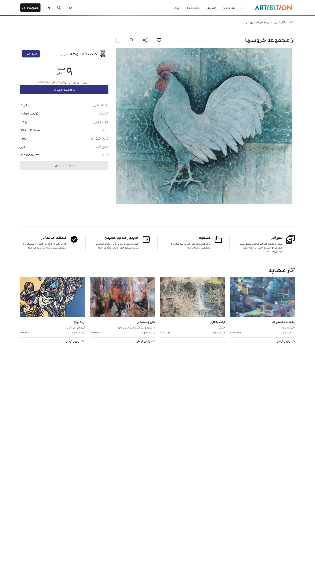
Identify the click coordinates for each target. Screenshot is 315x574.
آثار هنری (279, 22)
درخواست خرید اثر (64, 89)
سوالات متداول (64, 165)
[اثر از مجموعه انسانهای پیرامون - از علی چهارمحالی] (122, 297)
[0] (70, 8)
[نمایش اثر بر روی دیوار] (118, 40)
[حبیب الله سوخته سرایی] (103, 54)
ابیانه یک (288, 327)
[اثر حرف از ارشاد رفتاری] (192, 297)
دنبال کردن (30, 53)
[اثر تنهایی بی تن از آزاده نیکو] (52, 297)
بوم (24, 121)
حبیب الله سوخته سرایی (79, 54)
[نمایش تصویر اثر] (131, 40)
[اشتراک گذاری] (145, 40)
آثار (243, 7)
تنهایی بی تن (76, 327)
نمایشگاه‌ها (193, 7)
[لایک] (159, 40)
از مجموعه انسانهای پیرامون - (134, 327)
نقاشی (26, 104)
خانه (292, 22)
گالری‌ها (211, 7)
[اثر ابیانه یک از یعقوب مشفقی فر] (262, 297)
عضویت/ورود (30, 7)
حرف (222, 327)
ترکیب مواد (30, 113)
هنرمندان (229, 7)
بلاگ (176, 7)
